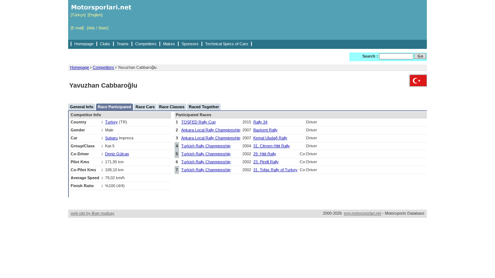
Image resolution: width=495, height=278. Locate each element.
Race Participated (114, 107)
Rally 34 (260, 122)
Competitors (146, 44)
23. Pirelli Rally (266, 162)
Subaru (111, 138)
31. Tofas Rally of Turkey (275, 170)
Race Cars (145, 107)
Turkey (111, 122)
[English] (95, 15)
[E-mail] (77, 28)
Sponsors (190, 44)
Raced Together (204, 107)
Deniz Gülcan (117, 154)
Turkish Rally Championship (205, 146)
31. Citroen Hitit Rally (271, 146)
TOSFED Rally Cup (198, 122)
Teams (123, 44)
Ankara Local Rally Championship (210, 130)
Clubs (105, 44)
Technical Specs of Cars (226, 44)
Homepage (83, 44)
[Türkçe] (78, 15)
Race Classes (171, 107)
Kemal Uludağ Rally (270, 138)
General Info (81, 107)
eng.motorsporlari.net (362, 213)
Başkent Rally (265, 130)
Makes (169, 44)
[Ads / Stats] (97, 28)
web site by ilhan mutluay (93, 213)
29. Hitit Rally (264, 154)
